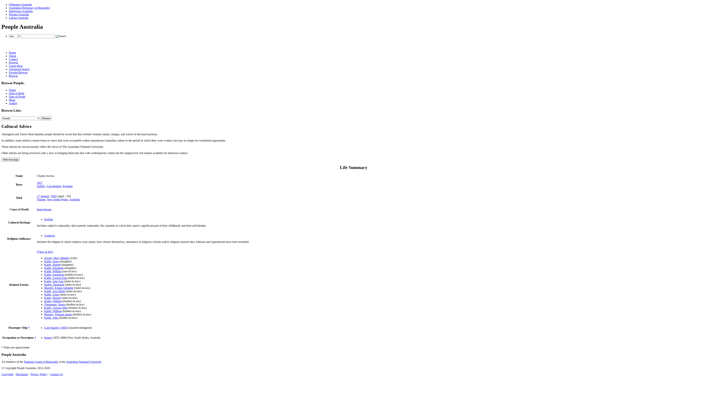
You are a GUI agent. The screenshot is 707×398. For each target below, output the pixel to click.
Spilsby (41, 186)
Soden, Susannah (54, 284)
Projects (13, 62)
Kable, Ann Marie (54, 291)
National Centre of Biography (41, 361)
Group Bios (15, 65)
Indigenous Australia (21, 11)
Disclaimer (22, 374)
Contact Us (56, 374)
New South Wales (57, 199)
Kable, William (53, 271)
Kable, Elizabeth (54, 268)
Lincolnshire (54, 186)
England (68, 186)
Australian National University (84, 361)
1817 (40, 182)
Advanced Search (19, 69)
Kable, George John (56, 307)
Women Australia (19, 14)
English (48, 219)
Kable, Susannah (54, 274)
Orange (41, 199)
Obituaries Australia (20, 4)
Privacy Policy (39, 374)
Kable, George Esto (55, 278)
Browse (13, 75)
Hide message (10, 159)
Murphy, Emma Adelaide (58, 287)
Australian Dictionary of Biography (29, 7)
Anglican (49, 235)
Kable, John (51, 317)
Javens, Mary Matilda (56, 258)
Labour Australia (18, 17)
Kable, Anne (51, 261)
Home (12, 52)
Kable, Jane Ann (54, 281)
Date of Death (17, 96)
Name (12, 90)
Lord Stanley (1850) (56, 327)
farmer (48, 337)
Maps (12, 100)
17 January (43, 196)
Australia (74, 199)
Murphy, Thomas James (58, 314)
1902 (54, 196)
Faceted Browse (18, 72)
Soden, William (53, 301)
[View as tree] (45, 251)
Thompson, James (54, 304)
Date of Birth (16, 93)
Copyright (7, 374)
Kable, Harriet (52, 264)
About (12, 55)
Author (13, 103)
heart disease (44, 209)
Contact (13, 59)
